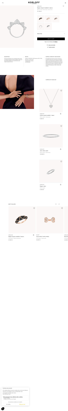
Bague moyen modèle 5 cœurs (16, 236)
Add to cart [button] (51, 38)
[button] (65, 2)
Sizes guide (52, 47)
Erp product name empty (42, 236)
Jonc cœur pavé (44, 150)
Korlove (42, 113)
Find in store (51, 45)
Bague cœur (43, 186)
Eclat (37, 234)
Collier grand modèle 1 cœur (47, 115)
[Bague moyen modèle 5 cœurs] (40, 18)
